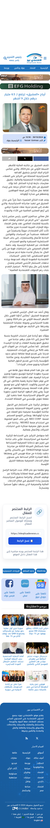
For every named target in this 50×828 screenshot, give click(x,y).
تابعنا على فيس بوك (9, 594)
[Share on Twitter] (25, 158)
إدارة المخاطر (28, 571)
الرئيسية (44, 68)
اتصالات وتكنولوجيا (38, 765)
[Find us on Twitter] (37, 738)
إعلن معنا (17, 814)
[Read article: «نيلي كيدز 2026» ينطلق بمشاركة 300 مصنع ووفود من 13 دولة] (37, 620)
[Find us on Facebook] (42, 738)
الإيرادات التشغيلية (11, 571)
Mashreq (41, 571)
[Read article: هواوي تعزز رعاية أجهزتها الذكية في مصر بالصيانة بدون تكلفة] (37, 676)
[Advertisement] (25, 26)
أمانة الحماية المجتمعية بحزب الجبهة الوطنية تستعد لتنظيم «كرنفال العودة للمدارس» (13, 660)
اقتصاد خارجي (40, 779)
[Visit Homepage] (34, 58)
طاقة (14, 753)
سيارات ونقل (27, 779)
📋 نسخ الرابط (25, 541)
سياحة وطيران (27, 770)
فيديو (14, 763)
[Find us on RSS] (27, 738)
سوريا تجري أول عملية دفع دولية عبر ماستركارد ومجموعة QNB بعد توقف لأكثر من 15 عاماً (13, 632)
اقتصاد (32, 68)
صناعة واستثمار (26, 788)
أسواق (40, 753)
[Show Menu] (45, 58)
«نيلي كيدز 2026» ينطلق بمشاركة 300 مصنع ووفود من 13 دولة (37, 630)
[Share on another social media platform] (9, 158)
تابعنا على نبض (25, 594)
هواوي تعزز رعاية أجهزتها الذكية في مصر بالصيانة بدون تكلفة (37, 686)
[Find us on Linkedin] (32, 738)
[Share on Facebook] (41, 158)
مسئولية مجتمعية (13, 775)
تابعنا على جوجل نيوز (40, 595)
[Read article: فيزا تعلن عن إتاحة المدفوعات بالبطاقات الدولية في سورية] (13, 676)
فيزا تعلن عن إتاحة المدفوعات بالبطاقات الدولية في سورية (13, 686)
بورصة (6, 68)
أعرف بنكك (39, 758)
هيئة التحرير (29, 814)
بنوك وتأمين (19, 68)
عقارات (14, 758)
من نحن (40, 814)
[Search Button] (5, 58)
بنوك (9, 140)
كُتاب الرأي (12, 768)
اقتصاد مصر (40, 788)
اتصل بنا (30, 817)
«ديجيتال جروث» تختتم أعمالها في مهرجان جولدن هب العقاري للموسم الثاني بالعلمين (37, 660)
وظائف (40, 817)
